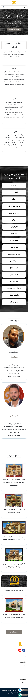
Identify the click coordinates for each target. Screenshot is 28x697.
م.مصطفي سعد (14, 352)
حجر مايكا (14, 233)
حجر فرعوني (14, 226)
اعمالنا (14, 199)
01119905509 (8, 368)
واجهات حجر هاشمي (14, 288)
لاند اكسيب (14, 281)
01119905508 (9, 426)
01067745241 (19, 426)
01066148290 (19, 368)
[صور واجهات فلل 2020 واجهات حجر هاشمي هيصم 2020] (14, 500)
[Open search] (4, 7)
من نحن (24, 665)
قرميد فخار (14, 274)
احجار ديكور (14, 185)
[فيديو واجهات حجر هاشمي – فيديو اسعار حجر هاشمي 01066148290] (14, 605)
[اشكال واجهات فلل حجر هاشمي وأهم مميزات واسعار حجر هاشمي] (14, 554)
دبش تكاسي (14, 261)
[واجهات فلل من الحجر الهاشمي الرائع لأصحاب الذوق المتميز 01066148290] (14, 527)
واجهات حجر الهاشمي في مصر (14, 590)
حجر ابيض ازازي (14, 213)
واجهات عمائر (14, 295)
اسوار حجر (14, 192)
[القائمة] (24, 7)
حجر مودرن (14, 240)
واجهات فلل (14, 302)
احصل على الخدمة (14, 29)
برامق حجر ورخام (14, 206)
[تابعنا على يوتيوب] (20, 651)
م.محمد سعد (14, 411)
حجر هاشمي (14, 247)
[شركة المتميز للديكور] (14, 3)
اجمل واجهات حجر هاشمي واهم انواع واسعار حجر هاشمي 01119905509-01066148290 (14, 482)
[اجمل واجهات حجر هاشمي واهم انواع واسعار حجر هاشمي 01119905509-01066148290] (14, 470)
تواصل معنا (23, 662)
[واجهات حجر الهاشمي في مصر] (14, 581)
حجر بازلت (14, 220)
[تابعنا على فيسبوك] (24, 651)
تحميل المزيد (14, 632)
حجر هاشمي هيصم (14, 254)
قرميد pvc (14, 268)
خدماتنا (24, 668)
